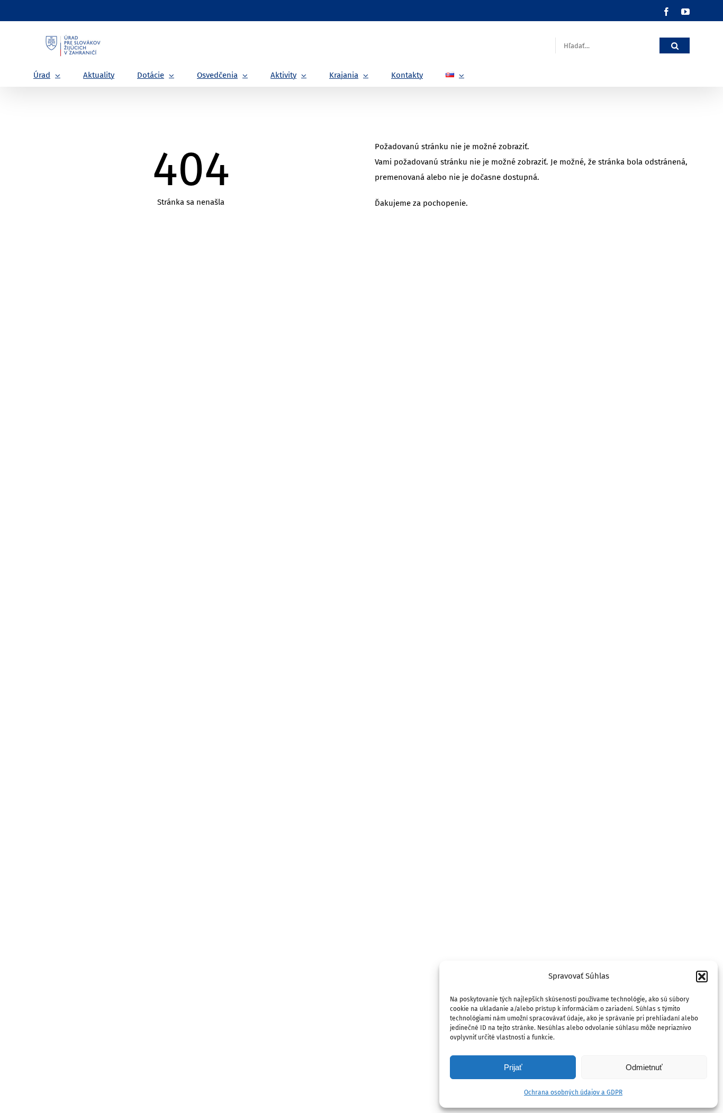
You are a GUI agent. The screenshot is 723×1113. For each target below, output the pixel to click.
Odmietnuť (644, 1067)
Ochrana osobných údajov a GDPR (573, 1092)
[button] (702, 976)
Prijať (513, 1067)
